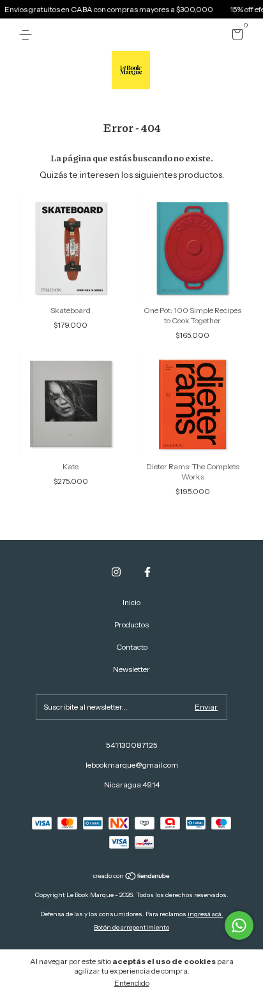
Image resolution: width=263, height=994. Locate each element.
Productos (131, 624)
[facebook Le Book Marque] (147, 572)
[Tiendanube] (132, 877)
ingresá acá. (205, 914)
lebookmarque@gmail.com (132, 765)
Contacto (131, 647)
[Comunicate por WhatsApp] (239, 925)
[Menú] (27, 35)
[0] (235, 37)
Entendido (131, 983)
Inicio (131, 602)
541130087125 (132, 745)
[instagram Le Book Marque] (116, 572)
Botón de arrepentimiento (131, 927)
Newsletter (131, 669)
